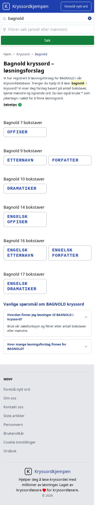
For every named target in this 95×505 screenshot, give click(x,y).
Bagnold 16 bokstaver (24, 240)
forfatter (65, 160)
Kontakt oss (13, 407)
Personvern (13, 424)
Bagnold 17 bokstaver (24, 274)
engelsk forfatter (65, 253)
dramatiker (21, 188)
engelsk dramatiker (21, 286)
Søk (47, 40)
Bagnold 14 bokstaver (24, 207)
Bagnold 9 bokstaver (23, 150)
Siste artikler (14, 415)
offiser (17, 132)
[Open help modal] (20, 104)
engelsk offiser (17, 219)
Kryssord (23, 54)
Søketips (10, 104)
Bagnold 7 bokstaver (23, 122)
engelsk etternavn (20, 253)
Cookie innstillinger (20, 442)
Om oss (10, 398)
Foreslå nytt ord (17, 389)
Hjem (7, 54)
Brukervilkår (14, 433)
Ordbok (10, 451)
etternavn (20, 160)
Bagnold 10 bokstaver (24, 179)
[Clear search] (89, 19)
